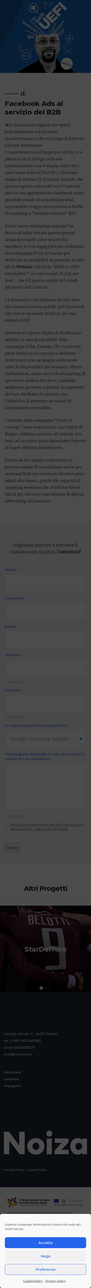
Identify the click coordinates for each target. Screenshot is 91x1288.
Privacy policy (55, 1281)
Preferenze (46, 1269)
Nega (45, 1256)
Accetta (45, 1242)
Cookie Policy (33, 1281)
